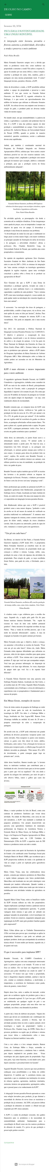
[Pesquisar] (43, 3)
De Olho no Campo (17, 9)
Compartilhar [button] (9, 1143)
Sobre (8, 15)
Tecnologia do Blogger (27, 1164)
